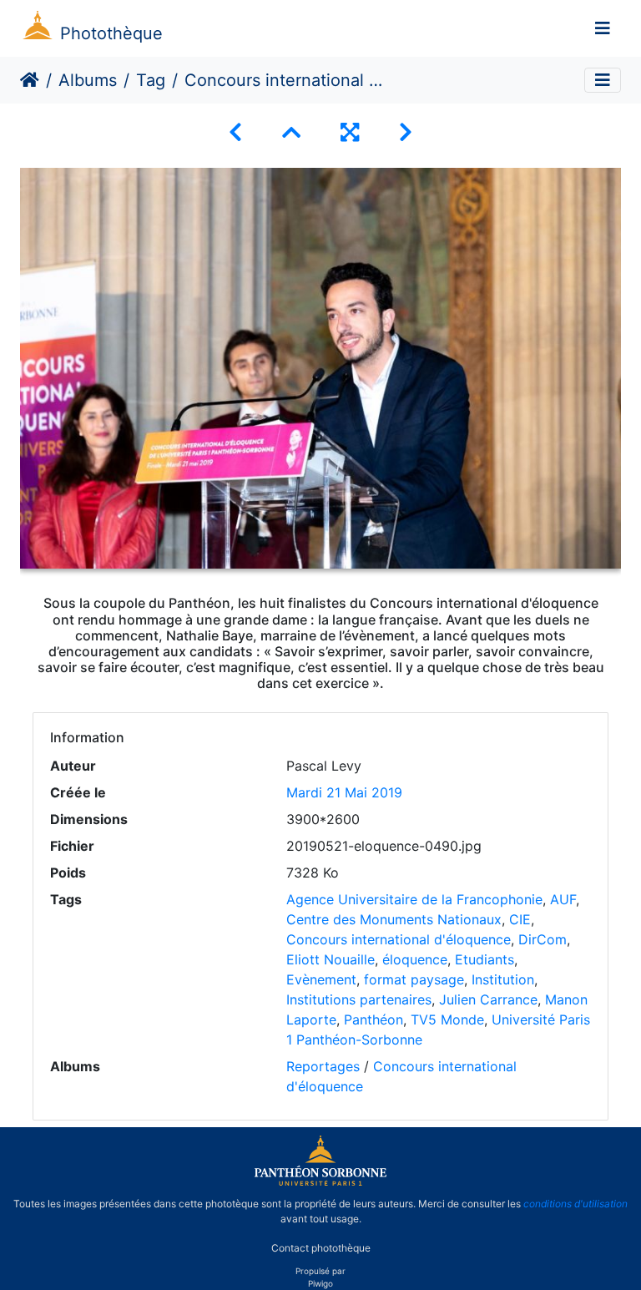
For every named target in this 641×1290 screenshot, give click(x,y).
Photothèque (111, 33)
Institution (503, 979)
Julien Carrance (488, 999)
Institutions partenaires (359, 999)
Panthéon (373, 1019)
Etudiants (484, 959)
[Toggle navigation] (602, 28)
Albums (87, 80)
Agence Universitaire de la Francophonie (414, 899)
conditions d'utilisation (575, 1203)
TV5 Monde (447, 1019)
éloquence (414, 959)
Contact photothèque (321, 1247)
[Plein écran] (349, 132)
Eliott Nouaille (330, 959)
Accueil (29, 80)
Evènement (321, 979)
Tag (150, 80)
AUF (563, 899)
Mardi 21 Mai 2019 (344, 792)
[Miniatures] (291, 132)
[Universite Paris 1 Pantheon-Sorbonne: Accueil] (320, 1182)
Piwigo (320, 1283)
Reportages (323, 1066)
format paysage (414, 979)
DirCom (542, 939)
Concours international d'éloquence (398, 939)
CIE (520, 919)
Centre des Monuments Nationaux (394, 919)
